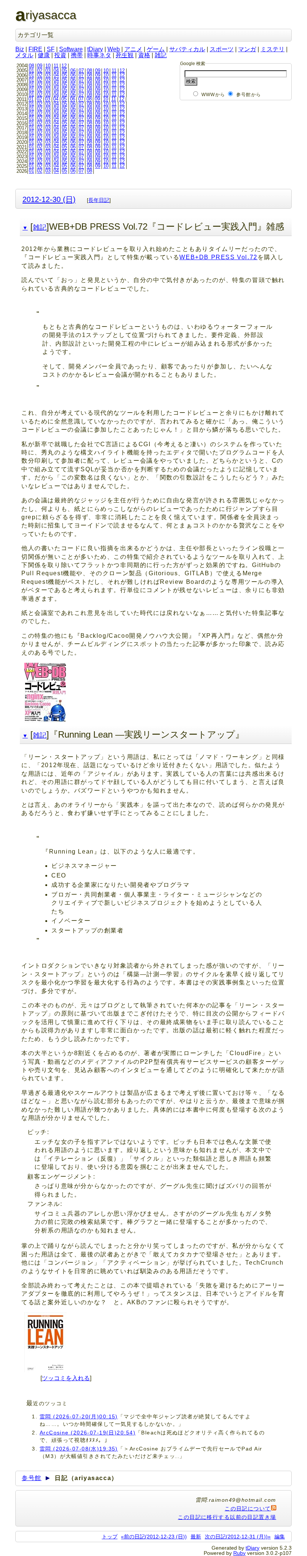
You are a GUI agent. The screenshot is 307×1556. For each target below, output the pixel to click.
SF (51, 49)
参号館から (248, 94)
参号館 (32, 1478)
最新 (196, 1537)
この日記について (248, 1508)
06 (73, 70)
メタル (24, 55)
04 (56, 70)
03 (48, 70)
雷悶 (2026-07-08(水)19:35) (79, 1449)
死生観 (125, 55)
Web (113, 49)
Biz (19, 49)
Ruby (239, 1553)
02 (39, 70)
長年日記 (98, 200)
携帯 (77, 55)
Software (71, 49)
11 (56, 65)
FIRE (35, 49)
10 (48, 65)
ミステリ (273, 49)
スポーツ (222, 49)
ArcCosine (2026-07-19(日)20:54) (88, 1433)
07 (81, 70)
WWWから (213, 94)
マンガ (247, 49)
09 (39, 65)
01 (31, 70)
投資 (60, 55)
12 (64, 65)
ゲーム (156, 49)
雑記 (161, 55)
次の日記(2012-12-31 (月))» (238, 1537)
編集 (279, 1537)
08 (31, 65)
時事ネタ (99, 55)
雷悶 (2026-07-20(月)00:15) (79, 1416)
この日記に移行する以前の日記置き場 (227, 1517)
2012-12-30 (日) (49, 199)
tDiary (95, 49)
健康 (44, 55)
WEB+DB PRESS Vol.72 (218, 257)
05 (64, 70)
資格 (144, 55)
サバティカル (187, 49)
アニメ (133, 49)
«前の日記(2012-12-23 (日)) (154, 1537)
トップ (110, 1537)
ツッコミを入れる (66, 1378)
